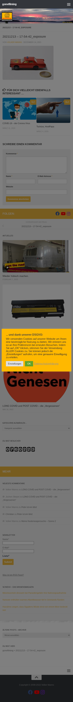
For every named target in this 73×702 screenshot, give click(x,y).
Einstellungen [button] (14, 363)
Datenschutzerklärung (46, 363)
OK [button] (29, 363)
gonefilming (9, 4)
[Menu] (69, 4)
